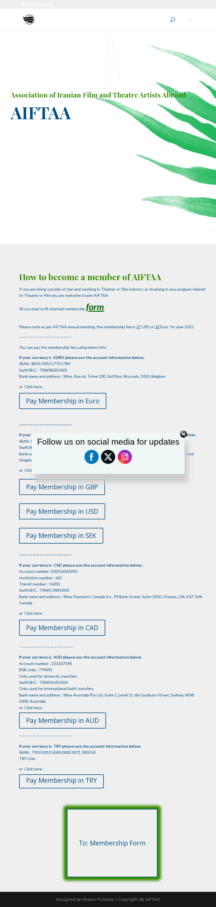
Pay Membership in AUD (62, 720)
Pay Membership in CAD (62, 627)
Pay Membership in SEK (61, 535)
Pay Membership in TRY (61, 780)
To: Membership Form (112, 842)
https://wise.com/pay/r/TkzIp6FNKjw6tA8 (74, 758)
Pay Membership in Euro (62, 400)
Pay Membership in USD (62, 511)
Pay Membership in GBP (62, 486)
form (95, 306)
